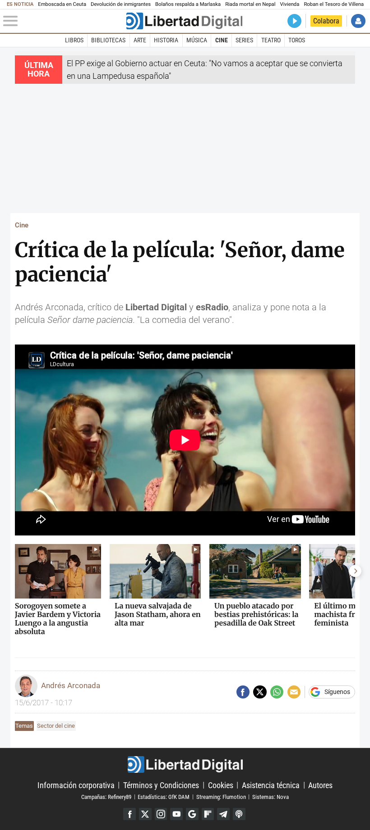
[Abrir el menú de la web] (63, 21)
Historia (166, 40)
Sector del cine (56, 725)
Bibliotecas (108, 40)
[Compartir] (243, 691)
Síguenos (337, 692)
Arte (140, 40)
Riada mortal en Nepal (250, 4)
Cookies (220, 784)
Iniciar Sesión (358, 21)
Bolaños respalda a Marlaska (188, 4)
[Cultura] (184, 21)
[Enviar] (276, 691)
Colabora (326, 21)
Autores (320, 784)
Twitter (145, 814)
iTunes (239, 814)
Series (244, 40)
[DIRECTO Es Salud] (294, 21)
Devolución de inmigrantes (121, 4)
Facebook (129, 814)
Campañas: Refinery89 (106, 796)
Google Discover (192, 814)
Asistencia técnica (271, 784)
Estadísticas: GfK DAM (164, 796)
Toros (296, 40)
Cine (221, 40)
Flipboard (208, 814)
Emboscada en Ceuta (62, 4)
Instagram (161, 814)
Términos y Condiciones (161, 784)
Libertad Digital (185, 764)
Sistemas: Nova (270, 796)
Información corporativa (76, 784)
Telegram (223, 814)
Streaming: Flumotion (221, 796)
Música (196, 40)
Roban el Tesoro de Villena (334, 4)
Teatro (271, 40)
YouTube (176, 814)
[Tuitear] (259, 691)
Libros (74, 40)
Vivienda (289, 4)
